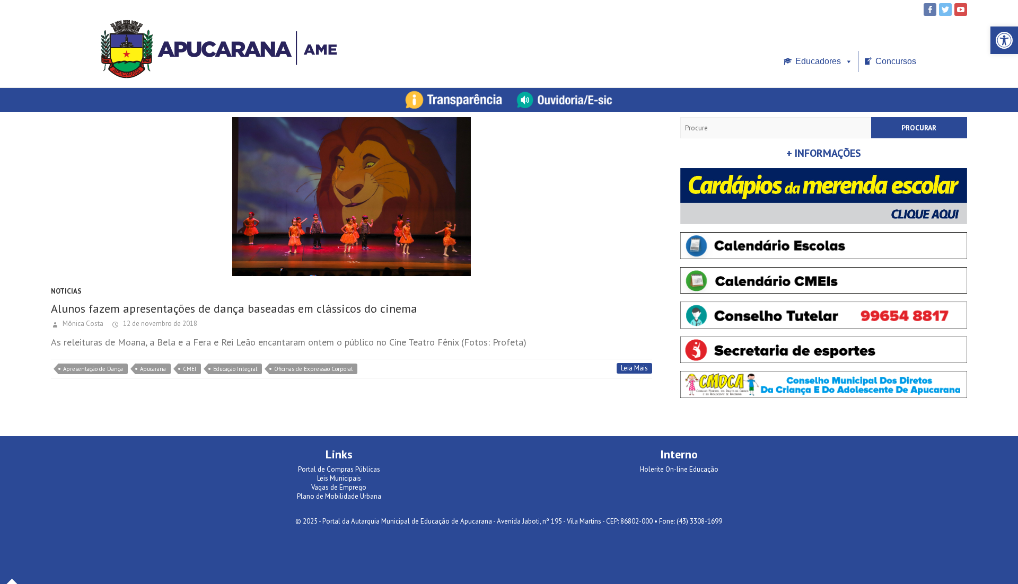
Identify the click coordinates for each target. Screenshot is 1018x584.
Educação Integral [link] (235, 369)
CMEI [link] (189, 369)
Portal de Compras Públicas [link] (339, 469)
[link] (1004, 40)
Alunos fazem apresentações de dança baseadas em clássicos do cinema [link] (234, 308)
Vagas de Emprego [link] (338, 487)
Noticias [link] (66, 291)
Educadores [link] (818, 61)
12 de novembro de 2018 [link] (159, 323)
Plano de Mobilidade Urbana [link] (339, 496)
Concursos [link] (895, 61)
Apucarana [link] (153, 369)
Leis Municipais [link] (339, 478)
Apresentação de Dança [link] (93, 369)
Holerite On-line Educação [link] (679, 469)
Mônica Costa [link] (82, 323)
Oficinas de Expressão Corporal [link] (313, 369)
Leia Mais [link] (634, 368)
